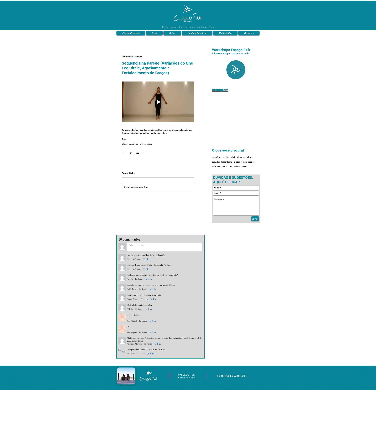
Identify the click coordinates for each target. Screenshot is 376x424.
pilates (124, 144)
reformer (216, 146)
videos (143, 144)
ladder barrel (226, 141)
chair (233, 136)
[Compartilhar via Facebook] (123, 153)
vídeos (244, 146)
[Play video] (158, 102)
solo (230, 146)
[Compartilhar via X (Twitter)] (130, 153)
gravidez (216, 141)
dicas (149, 144)
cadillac (226, 136)
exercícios (133, 144)
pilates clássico (248, 141)
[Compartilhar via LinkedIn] (137, 153)
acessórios (216, 136)
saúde (224, 146)
